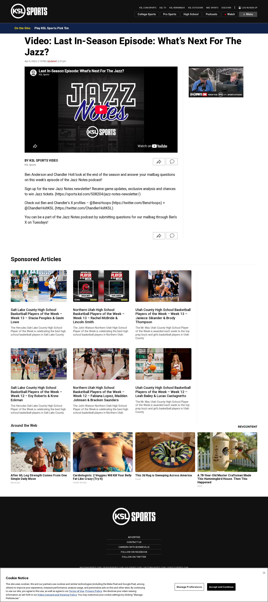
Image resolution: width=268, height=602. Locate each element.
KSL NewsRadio (177, 8)
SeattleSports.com (177, 567)
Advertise (134, 537)
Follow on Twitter (134, 556)
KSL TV (163, 8)
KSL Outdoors (195, 8)
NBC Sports (212, 8)
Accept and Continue (221, 586)
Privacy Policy (93, 591)
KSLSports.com (133, 567)
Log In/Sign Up (249, 8)
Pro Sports (169, 14)
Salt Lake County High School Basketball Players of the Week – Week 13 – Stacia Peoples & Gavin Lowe (37, 316)
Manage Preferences (189, 586)
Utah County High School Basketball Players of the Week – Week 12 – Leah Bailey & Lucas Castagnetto (163, 392)
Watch (231, 14)
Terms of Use (76, 591)
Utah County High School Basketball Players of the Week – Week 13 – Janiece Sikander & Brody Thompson (163, 316)
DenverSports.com (113, 567)
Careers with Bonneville (134, 546)
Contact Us (134, 542)
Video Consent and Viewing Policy (57, 594)
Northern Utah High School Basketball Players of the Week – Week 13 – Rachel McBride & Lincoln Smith (98, 316)
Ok (264, 572)
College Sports (147, 14)
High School (191, 14)
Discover (226, 8)
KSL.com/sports (147, 8)
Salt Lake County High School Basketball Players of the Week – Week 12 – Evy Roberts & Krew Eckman (36, 394)
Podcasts (211, 14)
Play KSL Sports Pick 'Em (51, 28)
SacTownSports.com (154, 567)
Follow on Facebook (134, 551)
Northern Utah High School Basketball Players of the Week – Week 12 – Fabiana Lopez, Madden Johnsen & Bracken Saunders (100, 394)
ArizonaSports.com (90, 567)
